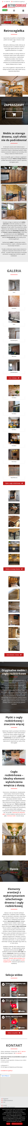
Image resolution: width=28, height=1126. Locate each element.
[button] (23, 10)
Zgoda (8, 1123)
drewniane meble (11, 816)
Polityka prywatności (17, 1123)
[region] (14, 20)
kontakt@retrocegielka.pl (6, 1070)
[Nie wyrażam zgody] (26, 1117)
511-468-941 (23, 1051)
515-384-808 (18, 1053)
